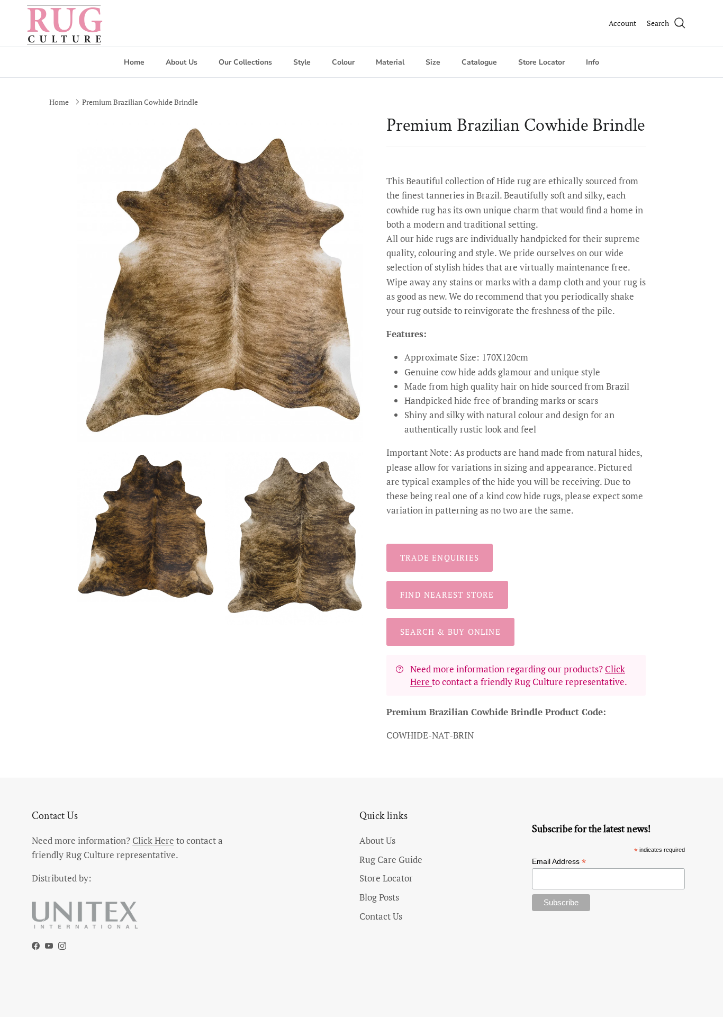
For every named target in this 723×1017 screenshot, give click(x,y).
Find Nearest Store (447, 594)
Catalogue (479, 62)
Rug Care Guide (390, 859)
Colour (343, 62)
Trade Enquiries (439, 557)
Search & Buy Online (450, 631)
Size (433, 62)
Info (592, 62)
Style (302, 62)
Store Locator (541, 62)
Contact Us (380, 916)
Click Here (153, 840)
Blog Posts (379, 897)
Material (390, 62)
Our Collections (245, 62)
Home (134, 62)
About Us (181, 62)
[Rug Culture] (66, 23)
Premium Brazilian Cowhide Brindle (140, 102)
